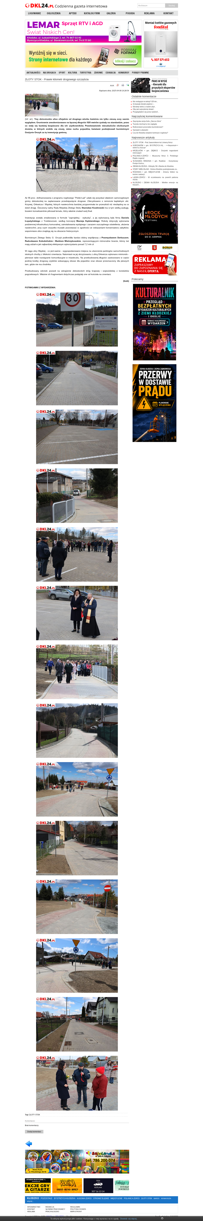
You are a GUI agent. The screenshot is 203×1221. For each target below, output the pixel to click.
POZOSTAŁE (46, 1198)
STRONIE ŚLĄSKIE (101, 1198)
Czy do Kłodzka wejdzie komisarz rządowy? (150, 133)
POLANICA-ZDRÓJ (132, 1198)
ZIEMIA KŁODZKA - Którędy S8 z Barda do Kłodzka (153, 166)
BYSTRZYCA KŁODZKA (64, 1198)
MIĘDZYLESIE (116, 1198)
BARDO (156, 1198)
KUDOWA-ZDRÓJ (84, 1198)
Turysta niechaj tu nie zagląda (145, 124)
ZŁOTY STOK (34, 1115)
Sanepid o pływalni (140, 130)
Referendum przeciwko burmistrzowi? (148, 127)
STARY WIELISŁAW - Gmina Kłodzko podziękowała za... (155, 169)
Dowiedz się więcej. (128, 1219)
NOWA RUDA (166, 1198)
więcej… (30, 1201)
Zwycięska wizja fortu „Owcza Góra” (147, 121)
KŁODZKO (33, 1198)
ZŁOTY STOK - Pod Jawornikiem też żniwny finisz (153, 142)
